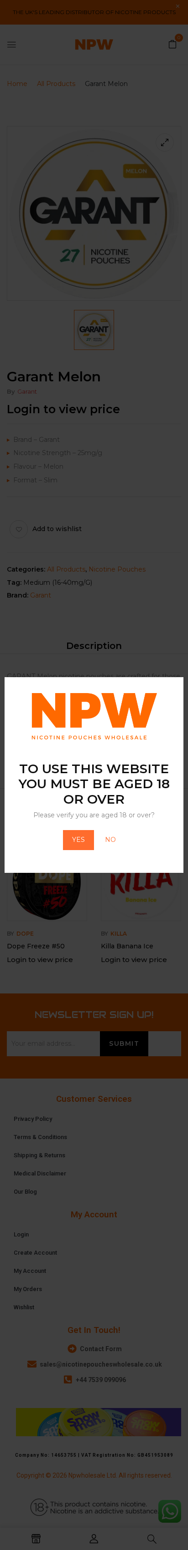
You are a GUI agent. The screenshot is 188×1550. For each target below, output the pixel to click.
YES (78, 840)
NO (110, 840)
